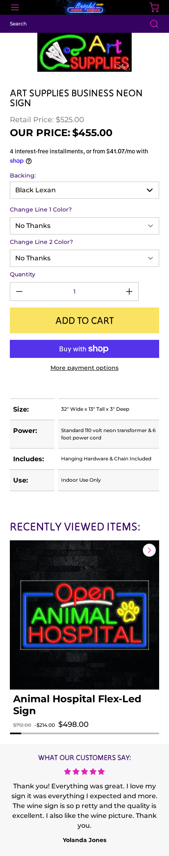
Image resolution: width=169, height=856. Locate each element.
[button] (27, 732)
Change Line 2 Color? (41, 242)
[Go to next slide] (148, 550)
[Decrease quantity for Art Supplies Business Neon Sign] (19, 291)
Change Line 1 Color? (41, 209)
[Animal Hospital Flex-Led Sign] (84, 615)
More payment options (84, 367)
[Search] (150, 24)
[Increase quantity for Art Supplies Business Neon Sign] (129, 291)
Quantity (22, 274)
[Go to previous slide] (130, 550)
